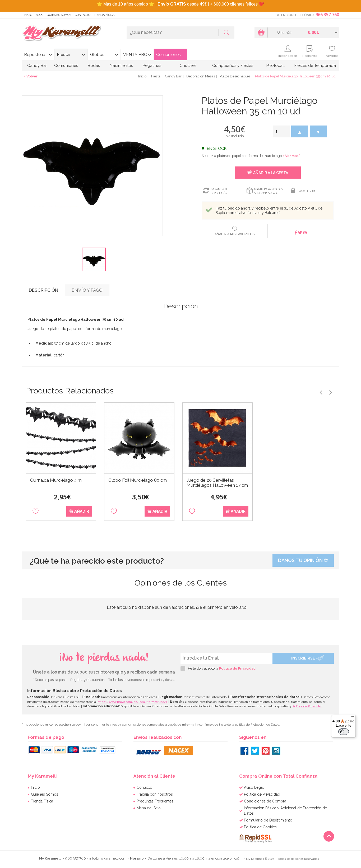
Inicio (28, 15)
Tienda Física (104, 15)
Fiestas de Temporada (315, 65)
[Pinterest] (265, 750)
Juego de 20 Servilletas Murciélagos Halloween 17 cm (217, 483)
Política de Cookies (260, 827)
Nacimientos (121, 65)
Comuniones (168, 54)
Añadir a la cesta (270, 173)
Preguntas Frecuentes (155, 801)
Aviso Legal (254, 787)
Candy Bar (37, 65)
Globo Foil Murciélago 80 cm (137, 480)
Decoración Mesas (200, 76)
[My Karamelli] (61, 33)
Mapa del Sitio (149, 808)
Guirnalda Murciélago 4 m (56, 480)
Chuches (188, 65)
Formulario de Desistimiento (268, 820)
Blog (39, 15)
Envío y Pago (87, 290)
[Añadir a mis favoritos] (35, 511)
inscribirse (303, 658)
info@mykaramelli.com (108, 858)
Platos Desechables (235, 76)
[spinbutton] (281, 131)
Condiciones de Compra (265, 801)
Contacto (82, 15)
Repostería (34, 54)
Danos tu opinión (301, 560)
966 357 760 (327, 14)
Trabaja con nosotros (155, 794)
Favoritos (332, 56)
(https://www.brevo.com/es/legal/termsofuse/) (132, 702)
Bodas (94, 65)
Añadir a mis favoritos (235, 234)
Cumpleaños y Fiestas (232, 65)
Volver (32, 76)
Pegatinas (152, 65)
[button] (299, 131)
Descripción (43, 290)
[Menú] (352, 718)
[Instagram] (276, 750)
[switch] (343, 731)
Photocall (275, 65)
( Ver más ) (291, 156)
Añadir (81, 511)
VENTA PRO (135, 54)
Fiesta (63, 54)
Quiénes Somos (59, 15)
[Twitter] (255, 750)
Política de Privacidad (237, 668)
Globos (97, 54)
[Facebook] (244, 750)
